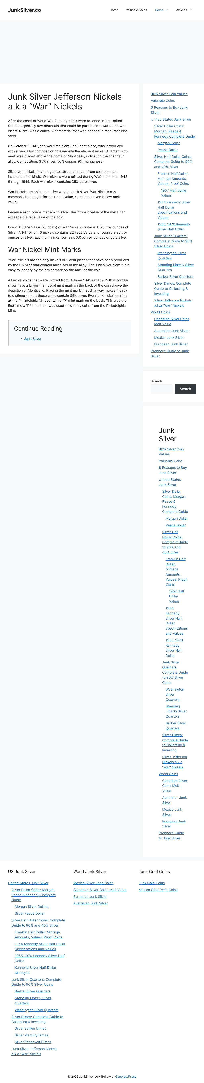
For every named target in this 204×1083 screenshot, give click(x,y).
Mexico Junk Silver (169, 338)
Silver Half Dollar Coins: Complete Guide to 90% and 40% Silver (173, 162)
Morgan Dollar (169, 143)
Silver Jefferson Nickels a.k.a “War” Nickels (174, 762)
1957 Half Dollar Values (176, 596)
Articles (181, 10)
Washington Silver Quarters (36, 1010)
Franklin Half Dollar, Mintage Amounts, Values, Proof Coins (173, 179)
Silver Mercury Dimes (31, 1035)
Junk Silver (32, 339)
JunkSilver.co (24, 10)
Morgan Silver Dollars (32, 907)
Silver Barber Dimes (30, 1028)
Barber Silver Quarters (175, 277)
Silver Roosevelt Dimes (33, 1042)
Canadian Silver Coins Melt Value (174, 786)
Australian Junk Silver (171, 331)
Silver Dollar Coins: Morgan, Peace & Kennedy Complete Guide (174, 131)
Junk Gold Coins (152, 883)
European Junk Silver (171, 344)
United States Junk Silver (171, 119)
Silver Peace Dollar (30, 913)
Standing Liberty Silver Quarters (176, 711)
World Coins (160, 312)
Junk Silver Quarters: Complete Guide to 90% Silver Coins (173, 241)
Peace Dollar (168, 150)
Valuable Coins (136, 10)
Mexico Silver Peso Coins (93, 883)
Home (114, 10)
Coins (159, 10)
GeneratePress (125, 1076)
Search (156, 381)
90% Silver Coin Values (169, 94)
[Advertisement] (102, 50)
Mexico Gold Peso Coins (158, 890)
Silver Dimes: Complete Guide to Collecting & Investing (172, 288)
